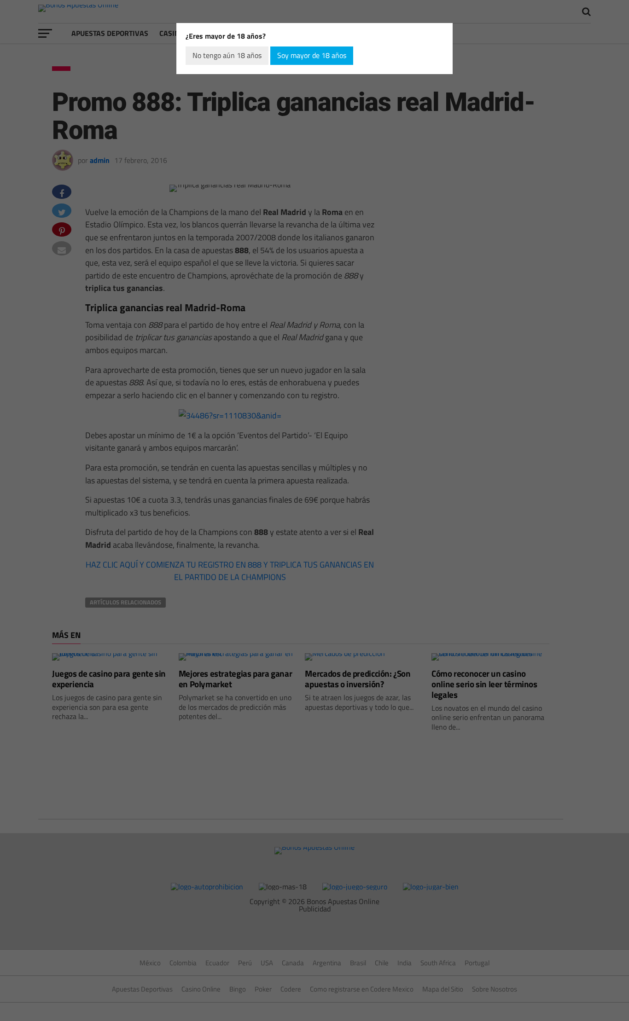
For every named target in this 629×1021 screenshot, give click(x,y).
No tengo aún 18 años (227, 55)
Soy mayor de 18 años (311, 55)
